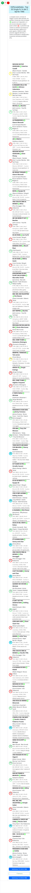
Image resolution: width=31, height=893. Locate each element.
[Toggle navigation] (28, 2)
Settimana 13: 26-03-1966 (19, 869)
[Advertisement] (19, 52)
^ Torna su (19, 873)
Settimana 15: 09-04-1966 (19, 878)
